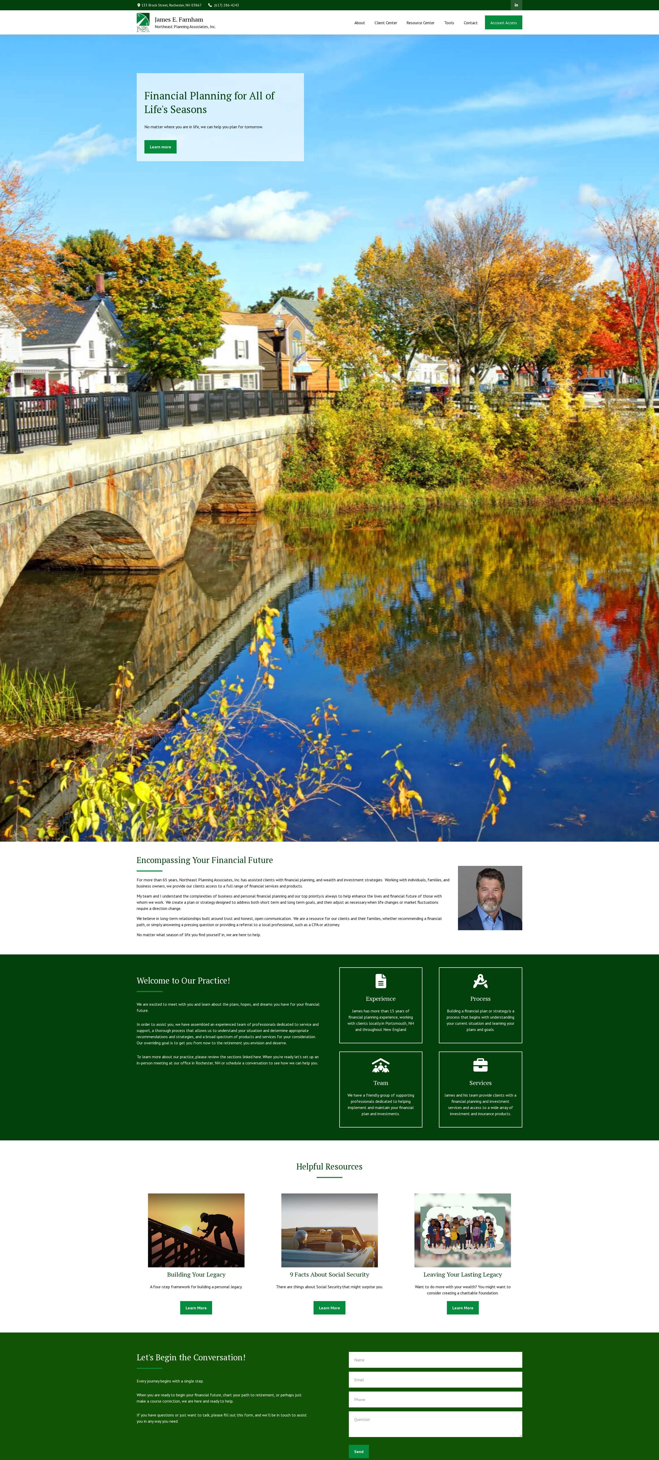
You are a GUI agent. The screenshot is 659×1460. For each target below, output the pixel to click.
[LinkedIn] (516, 5)
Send (358, 1451)
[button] (359, 22)
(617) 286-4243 (226, 5)
